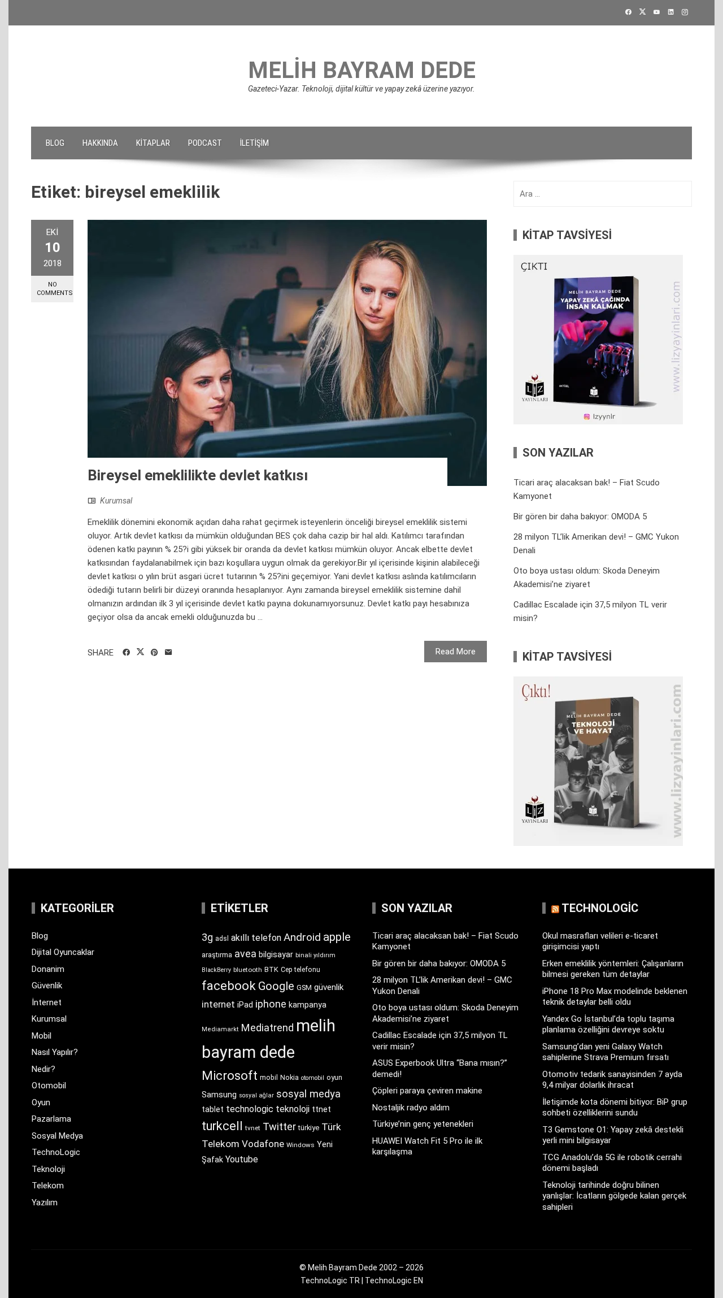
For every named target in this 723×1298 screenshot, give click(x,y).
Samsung (219, 1095)
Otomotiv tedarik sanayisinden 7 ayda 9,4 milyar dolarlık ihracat (612, 1080)
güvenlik (328, 987)
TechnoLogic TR (330, 1280)
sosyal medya (308, 1094)
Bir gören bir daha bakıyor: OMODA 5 (580, 516)
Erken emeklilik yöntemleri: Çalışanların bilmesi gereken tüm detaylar (612, 969)
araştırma (217, 954)
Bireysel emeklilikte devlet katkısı (198, 475)
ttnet (321, 1109)
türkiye (308, 1127)
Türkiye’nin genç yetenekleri (422, 1124)
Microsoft (230, 1075)
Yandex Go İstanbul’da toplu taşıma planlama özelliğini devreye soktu (608, 1024)
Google (276, 986)
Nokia (289, 1077)
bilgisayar (276, 954)
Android (302, 937)
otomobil (312, 1078)
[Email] (169, 652)
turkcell (222, 1126)
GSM (304, 987)
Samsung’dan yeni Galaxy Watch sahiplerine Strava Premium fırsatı (605, 1052)
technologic (249, 1109)
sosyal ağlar (256, 1095)
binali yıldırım (315, 955)
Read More (455, 651)
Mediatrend (267, 1028)
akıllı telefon (256, 937)
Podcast (205, 143)
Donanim (48, 969)
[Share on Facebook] (126, 652)
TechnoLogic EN (394, 1280)
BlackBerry (216, 970)
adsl (222, 939)
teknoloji (293, 1109)
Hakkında (100, 143)
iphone (270, 1004)
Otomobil (49, 1085)
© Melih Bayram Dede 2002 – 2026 (361, 1267)
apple (337, 937)
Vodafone (263, 1143)
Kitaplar (153, 143)
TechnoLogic (56, 1152)
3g (207, 937)
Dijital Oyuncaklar (63, 952)
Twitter (279, 1126)
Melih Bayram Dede (362, 70)
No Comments (55, 289)
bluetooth (247, 970)
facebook (229, 985)
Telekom (48, 1185)
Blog (55, 143)
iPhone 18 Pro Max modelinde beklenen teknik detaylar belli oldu (614, 997)
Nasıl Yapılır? (55, 1052)
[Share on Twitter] (140, 652)
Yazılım (45, 1202)
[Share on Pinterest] (154, 652)
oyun (334, 1077)
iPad (245, 1004)
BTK (271, 969)
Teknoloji (48, 1169)
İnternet (47, 1002)
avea (245, 954)
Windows (300, 1145)
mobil (269, 1078)
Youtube (241, 1159)
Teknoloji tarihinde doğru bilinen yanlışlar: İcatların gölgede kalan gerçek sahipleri (614, 1196)
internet (218, 1004)
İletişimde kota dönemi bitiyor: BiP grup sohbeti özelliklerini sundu (614, 1107)
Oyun (41, 1102)
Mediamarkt (220, 1029)
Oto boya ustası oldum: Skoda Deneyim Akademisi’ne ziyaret (445, 1013)
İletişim (254, 143)
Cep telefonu (300, 970)
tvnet (252, 1128)
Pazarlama (51, 1119)
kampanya (307, 1004)
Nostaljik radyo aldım (411, 1107)
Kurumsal (116, 500)
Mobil (41, 1036)
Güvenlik (47, 985)
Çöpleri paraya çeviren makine (427, 1091)
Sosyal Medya (57, 1136)
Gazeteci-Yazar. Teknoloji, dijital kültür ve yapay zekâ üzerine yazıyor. (361, 88)
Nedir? (43, 1069)
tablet (213, 1109)
